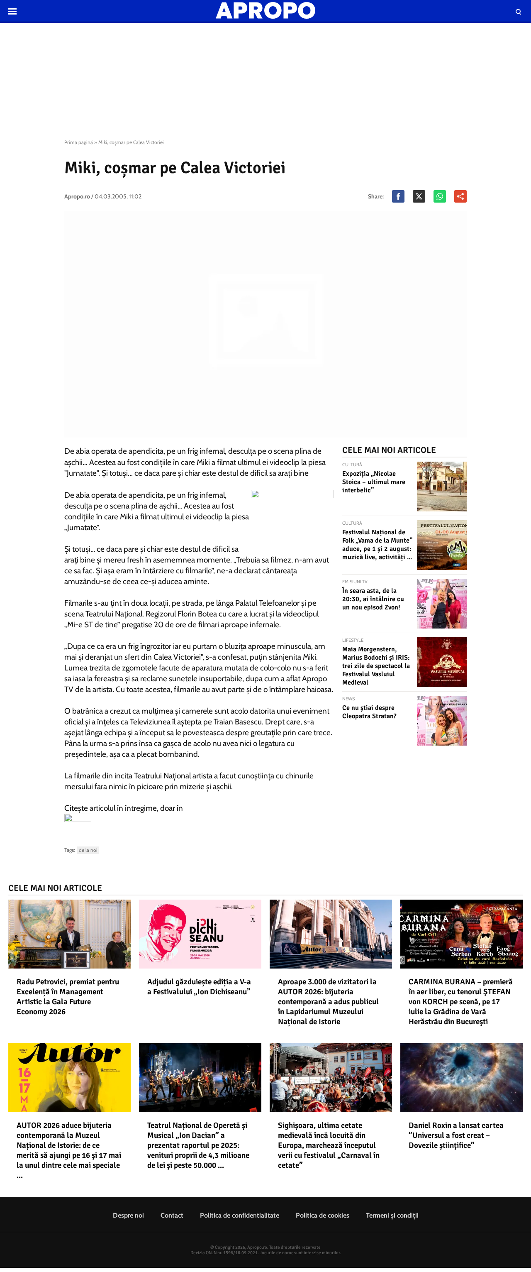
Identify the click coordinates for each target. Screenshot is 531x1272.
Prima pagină (78, 142)
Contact (172, 1215)
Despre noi (128, 1215)
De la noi (88, 850)
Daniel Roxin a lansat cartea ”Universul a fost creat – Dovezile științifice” (456, 1135)
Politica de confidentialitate (239, 1215)
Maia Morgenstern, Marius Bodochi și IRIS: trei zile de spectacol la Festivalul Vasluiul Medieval (376, 666)
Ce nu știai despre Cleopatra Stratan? (369, 712)
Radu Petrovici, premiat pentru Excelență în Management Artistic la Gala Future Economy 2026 (68, 997)
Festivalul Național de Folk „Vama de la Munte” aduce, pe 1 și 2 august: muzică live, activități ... (377, 544)
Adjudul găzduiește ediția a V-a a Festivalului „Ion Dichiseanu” (199, 987)
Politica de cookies (322, 1215)
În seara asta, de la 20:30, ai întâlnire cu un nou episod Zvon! (373, 599)
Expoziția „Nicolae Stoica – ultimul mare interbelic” (373, 482)
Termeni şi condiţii (392, 1215)
